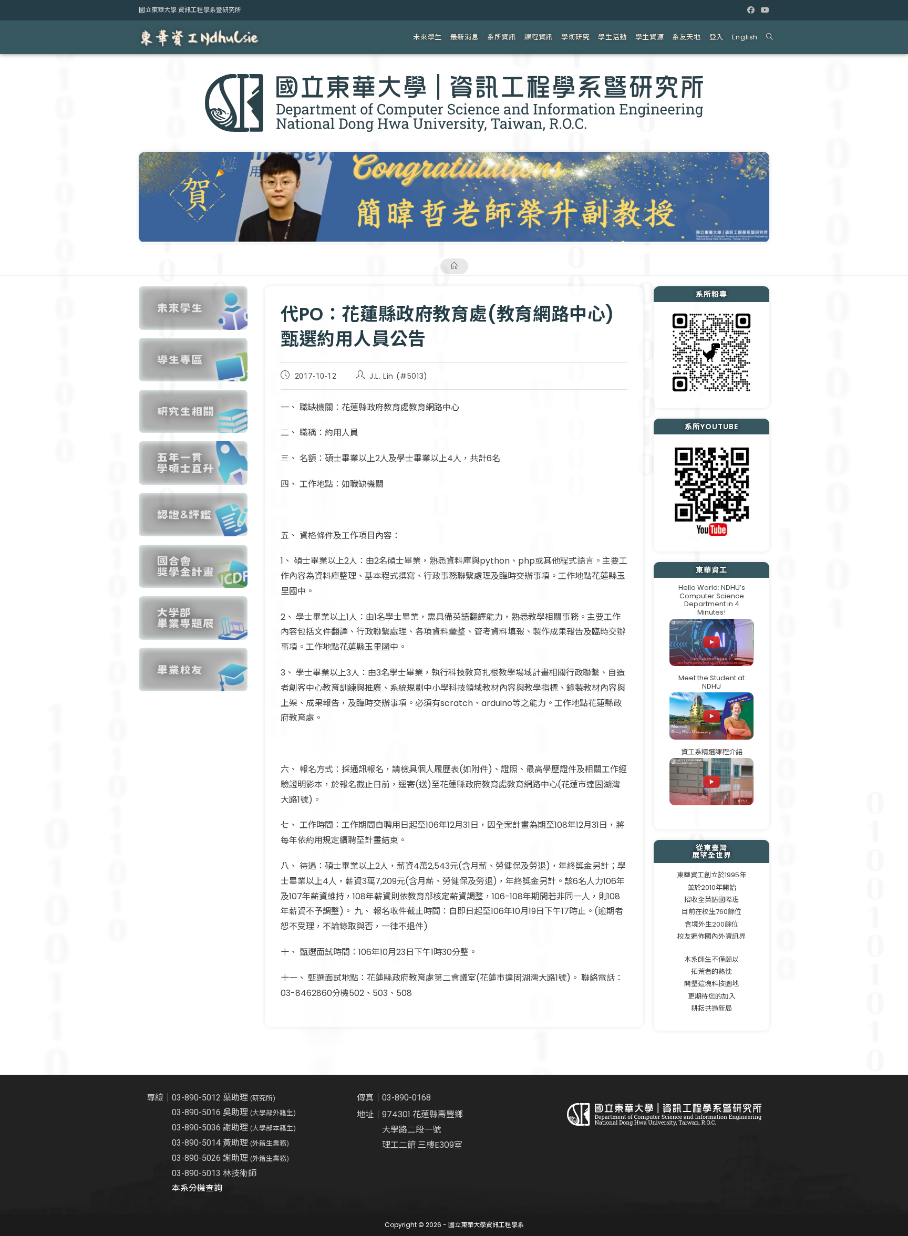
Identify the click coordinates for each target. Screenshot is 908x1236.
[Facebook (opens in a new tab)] (751, 10)
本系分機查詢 (197, 1188)
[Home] (454, 266)
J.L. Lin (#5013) (398, 376)
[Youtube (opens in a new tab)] (763, 10)
